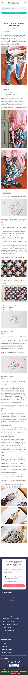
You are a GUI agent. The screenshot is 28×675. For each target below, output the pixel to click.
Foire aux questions (7, 627)
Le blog (4, 609)
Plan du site (5, 633)
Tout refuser (14, 671)
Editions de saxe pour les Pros (9, 597)
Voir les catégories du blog (14, 13)
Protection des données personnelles (10, 624)
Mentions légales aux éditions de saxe (10, 618)
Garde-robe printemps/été (8, 486)
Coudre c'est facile (6, 603)
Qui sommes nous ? (7, 594)
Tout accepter (5, 671)
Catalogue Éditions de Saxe (8, 600)
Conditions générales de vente (9, 621)
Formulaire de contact (6, 652)
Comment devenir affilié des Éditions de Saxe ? (12, 606)
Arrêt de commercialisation (8, 630)
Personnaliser (23, 671)
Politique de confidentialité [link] (14, 673)
